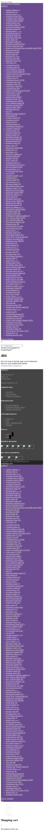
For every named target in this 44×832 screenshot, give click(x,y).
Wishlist (8, 815)
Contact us (9, 419)
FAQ (7, 421)
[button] (4, 6)
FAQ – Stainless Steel (14, 423)
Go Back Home (7, 366)
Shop (8, 805)
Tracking (9, 425)
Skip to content (6, 2)
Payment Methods (12, 405)
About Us (9, 392)
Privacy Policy (11, 394)
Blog (7, 811)
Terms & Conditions (13, 396)
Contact (8, 809)
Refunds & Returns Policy (15, 407)
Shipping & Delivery (13, 410)
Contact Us (17, 366)
